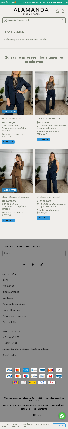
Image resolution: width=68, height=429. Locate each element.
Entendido (59, 425)
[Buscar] (62, 20)
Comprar (8, 142)
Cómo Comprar (11, 310)
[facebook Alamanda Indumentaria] (33, 264)
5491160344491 (11, 337)
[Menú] (5, 11)
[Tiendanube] (34, 415)
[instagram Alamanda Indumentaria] (24, 264)
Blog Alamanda (10, 292)
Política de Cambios (13, 304)
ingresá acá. (58, 405)
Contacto (7, 298)
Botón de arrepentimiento (34, 409)
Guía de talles (9, 322)
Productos (8, 285)
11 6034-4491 (9, 343)
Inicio (5, 279)
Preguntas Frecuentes (14, 316)
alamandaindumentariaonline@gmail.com (25, 349)
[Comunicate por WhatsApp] (62, 415)
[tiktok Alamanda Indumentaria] (42, 264)
